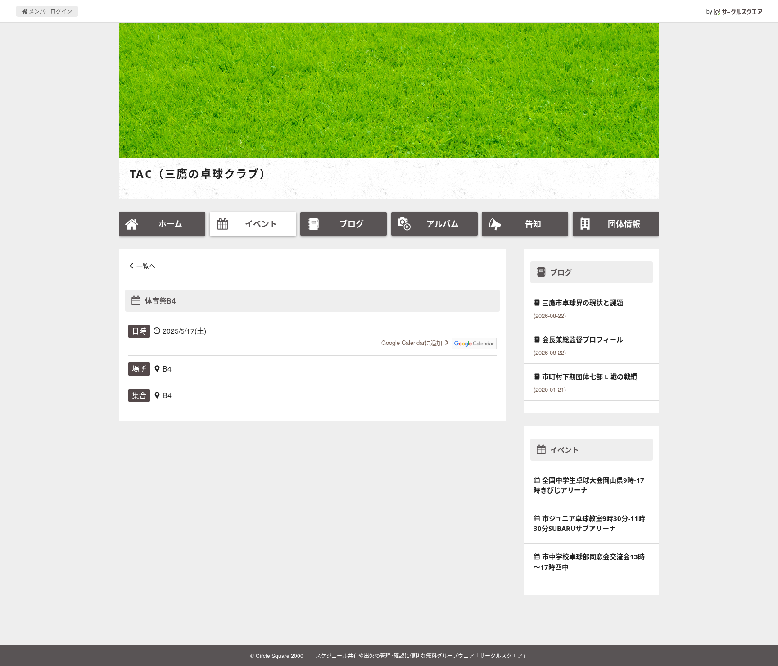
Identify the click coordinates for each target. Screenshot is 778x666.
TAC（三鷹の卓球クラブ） (200, 173)
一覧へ (145, 265)
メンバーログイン (49, 11)
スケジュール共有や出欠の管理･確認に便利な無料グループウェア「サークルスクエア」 (422, 655)
